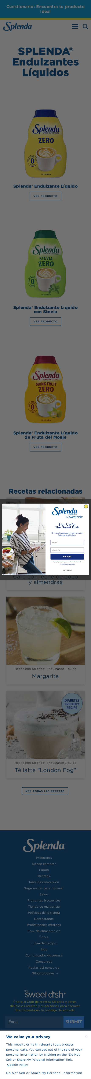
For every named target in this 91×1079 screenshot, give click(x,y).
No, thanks (67, 570)
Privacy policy (70, 564)
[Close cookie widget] (86, 1036)
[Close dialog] (86, 506)
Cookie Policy (17, 1064)
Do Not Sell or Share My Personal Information (44, 1073)
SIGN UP (67, 556)
